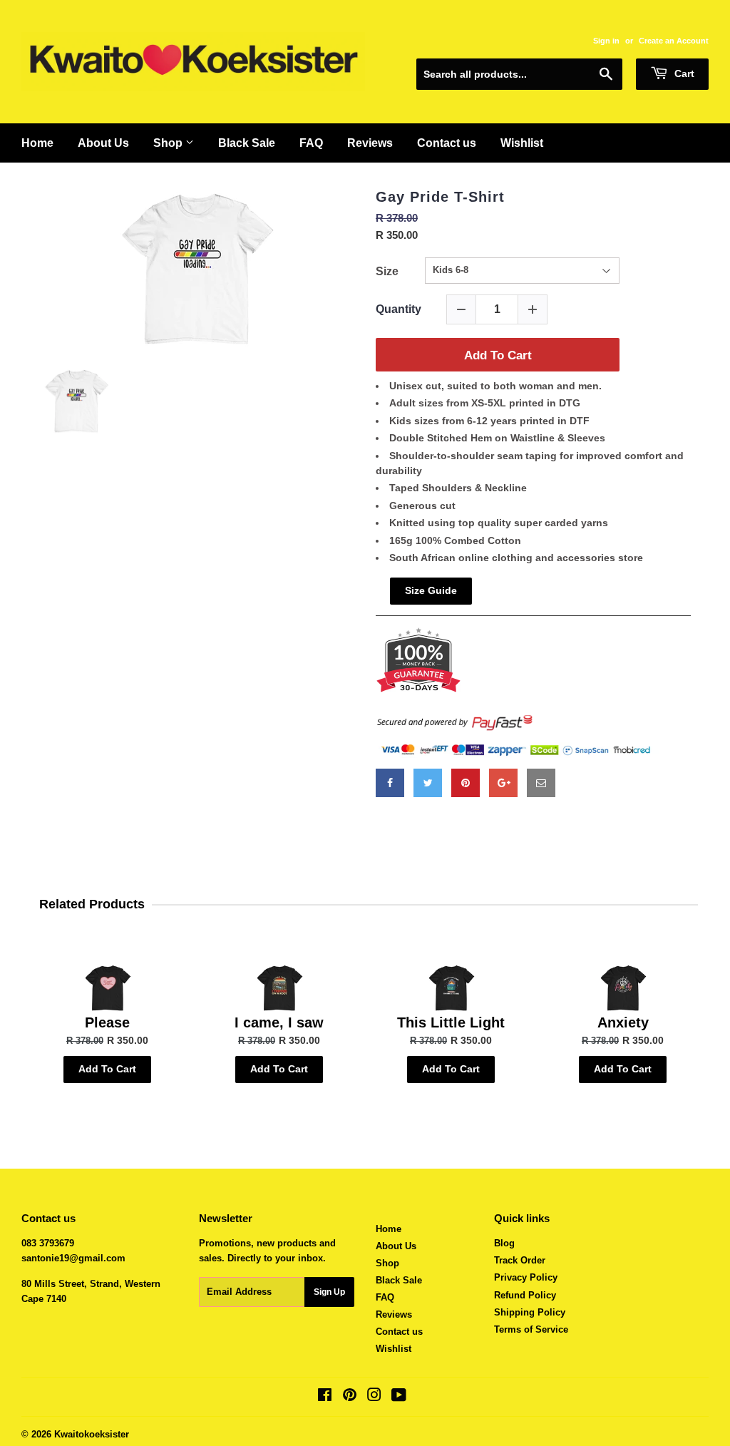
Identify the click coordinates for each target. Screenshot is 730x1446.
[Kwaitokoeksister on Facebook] (324, 1397)
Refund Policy (525, 1295)
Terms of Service (531, 1329)
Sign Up (329, 1292)
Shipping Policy (529, 1312)
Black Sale (399, 1280)
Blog (504, 1243)
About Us (396, 1246)
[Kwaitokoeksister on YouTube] (398, 1397)
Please (107, 1022)
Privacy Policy (525, 1277)
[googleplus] (503, 783)
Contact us (399, 1331)
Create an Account (674, 40)
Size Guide (431, 590)
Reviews (394, 1314)
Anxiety (623, 1022)
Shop (387, 1263)
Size (387, 271)
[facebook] (390, 783)
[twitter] (427, 783)
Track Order (519, 1260)
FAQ (385, 1297)
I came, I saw (279, 1022)
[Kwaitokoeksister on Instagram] (374, 1397)
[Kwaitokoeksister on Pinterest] (349, 1397)
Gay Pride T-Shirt (440, 197)
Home (388, 1229)
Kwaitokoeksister (91, 1434)
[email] (541, 783)
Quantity (398, 309)
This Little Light (451, 1022)
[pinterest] (465, 783)
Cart (683, 73)
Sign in (606, 40)
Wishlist (393, 1348)
